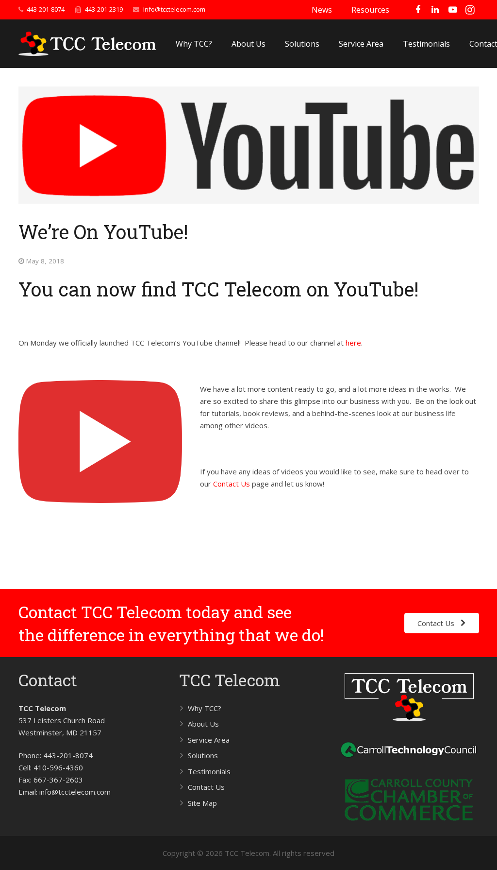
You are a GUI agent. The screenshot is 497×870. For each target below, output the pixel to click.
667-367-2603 (58, 779)
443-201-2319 (104, 9)
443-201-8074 (46, 9)
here (353, 343)
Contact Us (231, 483)
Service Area (209, 740)
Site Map (202, 803)
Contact (47, 680)
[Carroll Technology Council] (409, 759)
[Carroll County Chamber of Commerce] (409, 822)
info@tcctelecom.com (174, 9)
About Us (203, 724)
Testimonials (209, 771)
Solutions (203, 755)
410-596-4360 (58, 767)
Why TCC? (204, 708)
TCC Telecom (229, 680)
